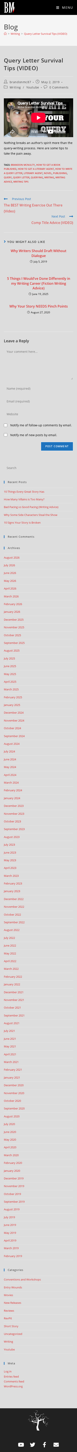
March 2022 (11, 969)
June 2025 (10, 666)
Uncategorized (13, 1334)
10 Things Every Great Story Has (24, 492)
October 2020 (12, 1101)
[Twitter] (32, 1444)
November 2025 (14, 627)
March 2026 (11, 596)
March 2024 (11, 782)
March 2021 (11, 1062)
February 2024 (13, 790)
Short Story (11, 1326)
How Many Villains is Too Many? (24, 499)
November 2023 (14, 814)
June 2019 (10, 1225)
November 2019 (14, 1186)
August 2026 (11, 557)
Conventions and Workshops (22, 1279)
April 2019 (10, 1240)
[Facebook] (44, 1444)
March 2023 (11, 876)
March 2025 (11, 689)
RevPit (8, 1318)
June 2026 (10, 573)
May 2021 (10, 1046)
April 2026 (10, 588)
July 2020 (9, 1124)
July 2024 (9, 751)
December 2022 (14, 899)
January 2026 (12, 612)
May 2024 (10, 767)
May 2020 (10, 1139)
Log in (8, 1371)
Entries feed (11, 1376)
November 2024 (14, 720)
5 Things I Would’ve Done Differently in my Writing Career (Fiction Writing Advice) (38, 283)
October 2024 (12, 728)
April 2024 (10, 775)
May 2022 (10, 953)
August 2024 (11, 744)
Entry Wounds (13, 1287)
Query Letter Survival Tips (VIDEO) (45, 34)
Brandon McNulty (23, 164)
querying (37, 177)
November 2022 (14, 907)
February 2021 (13, 1070)
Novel (48, 173)
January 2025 (12, 705)
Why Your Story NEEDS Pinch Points (38, 306)
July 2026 (9, 565)
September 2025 (14, 643)
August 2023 (11, 837)
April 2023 (10, 868)
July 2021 (9, 1031)
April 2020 (10, 1147)
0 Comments (59, 87)
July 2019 (9, 1217)
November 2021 (14, 1000)
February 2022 (13, 977)
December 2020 (14, 1085)
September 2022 (14, 922)
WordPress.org (13, 1386)
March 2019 (11, 1248)
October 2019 (12, 1194)
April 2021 (10, 1054)
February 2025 (13, 697)
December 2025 (14, 619)
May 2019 (10, 1233)
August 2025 (11, 650)
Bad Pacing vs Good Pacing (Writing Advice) (31, 507)
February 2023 (13, 883)
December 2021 (14, 992)
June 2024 (10, 759)
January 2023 (12, 891)
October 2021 (12, 1007)
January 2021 (12, 1077)
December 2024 (14, 712)
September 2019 (14, 1202)
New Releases (12, 1303)
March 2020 (11, 1155)
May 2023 (10, 860)
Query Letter (21, 177)
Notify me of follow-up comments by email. (41, 425)
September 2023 (14, 829)
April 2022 (10, 961)
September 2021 (14, 1015)
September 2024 (14, 736)
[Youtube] (21, 1444)
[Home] (5, 34)
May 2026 (10, 581)
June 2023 (10, 852)
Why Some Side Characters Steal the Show (30, 515)
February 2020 (13, 1163)
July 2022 (9, 938)
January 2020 (12, 1171)
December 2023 (14, 806)
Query (8, 177)
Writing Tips (20, 181)
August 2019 (11, 1209)
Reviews (9, 1311)
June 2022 (10, 945)
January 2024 (12, 798)
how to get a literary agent (36, 168)
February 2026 (13, 604)
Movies (8, 1295)
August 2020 (11, 1116)
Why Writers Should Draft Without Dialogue (38, 253)
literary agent (33, 173)
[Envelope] (56, 1444)
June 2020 (10, 1132)
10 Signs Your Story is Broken (22, 522)
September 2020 (14, 1108)
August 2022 (11, 930)
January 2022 (12, 984)
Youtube (32, 87)
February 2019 (13, 1256)
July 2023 (9, 845)
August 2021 (11, 1023)
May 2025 (10, 674)
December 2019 (14, 1178)
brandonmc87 (20, 82)
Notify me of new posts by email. (33, 435)
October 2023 (12, 821)
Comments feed (14, 1381)
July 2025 (9, 658)
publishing (60, 173)
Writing (15, 87)
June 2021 (10, 1039)
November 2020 (14, 1093)
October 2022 (12, 914)
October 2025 (12, 635)
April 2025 (10, 682)
